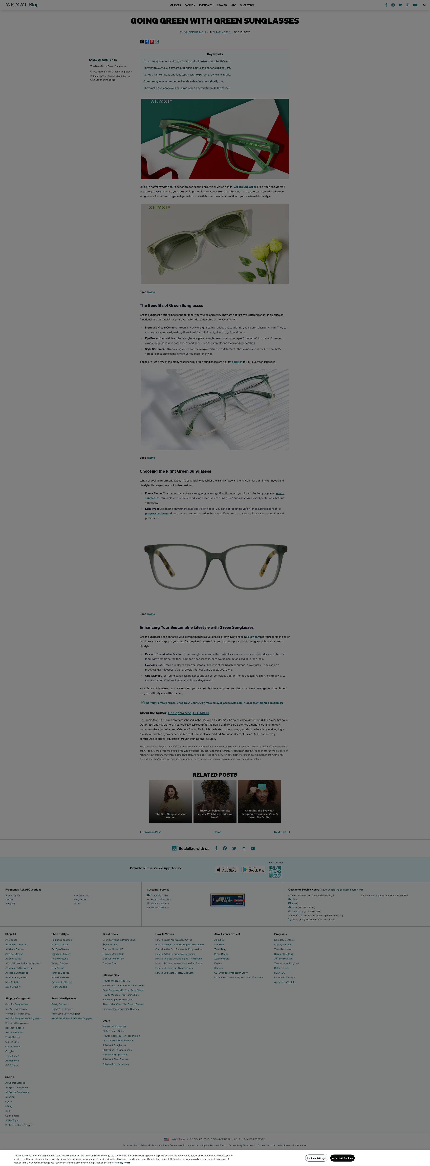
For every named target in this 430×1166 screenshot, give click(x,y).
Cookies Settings (316, 1157)
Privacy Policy (123, 1162)
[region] (215, 1158)
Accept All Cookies (342, 1157)
